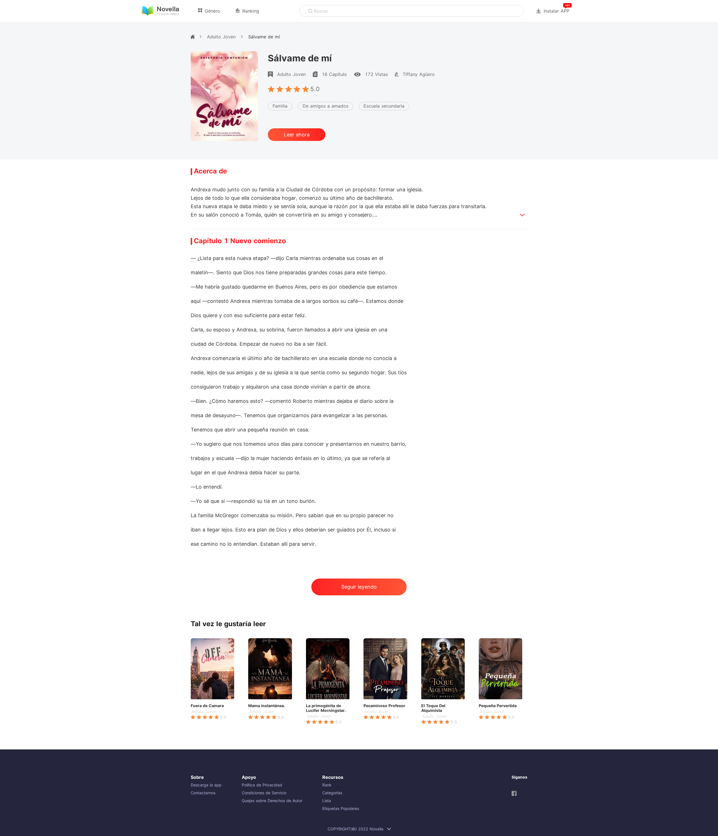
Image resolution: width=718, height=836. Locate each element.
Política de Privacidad (262, 784)
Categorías (332, 792)
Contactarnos (203, 792)
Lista (326, 800)
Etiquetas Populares (340, 808)
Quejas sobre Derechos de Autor (272, 800)
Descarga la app (206, 784)
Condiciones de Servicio (264, 792)
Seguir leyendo (359, 587)
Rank (327, 784)
